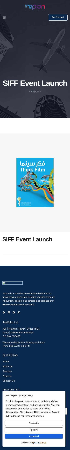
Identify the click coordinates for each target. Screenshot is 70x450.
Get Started (58, 17)
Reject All (33, 430)
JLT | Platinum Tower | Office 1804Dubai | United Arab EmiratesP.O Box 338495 (21, 332)
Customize (34, 423)
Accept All (34, 436)
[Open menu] (4, 17)
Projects (35, 91)
